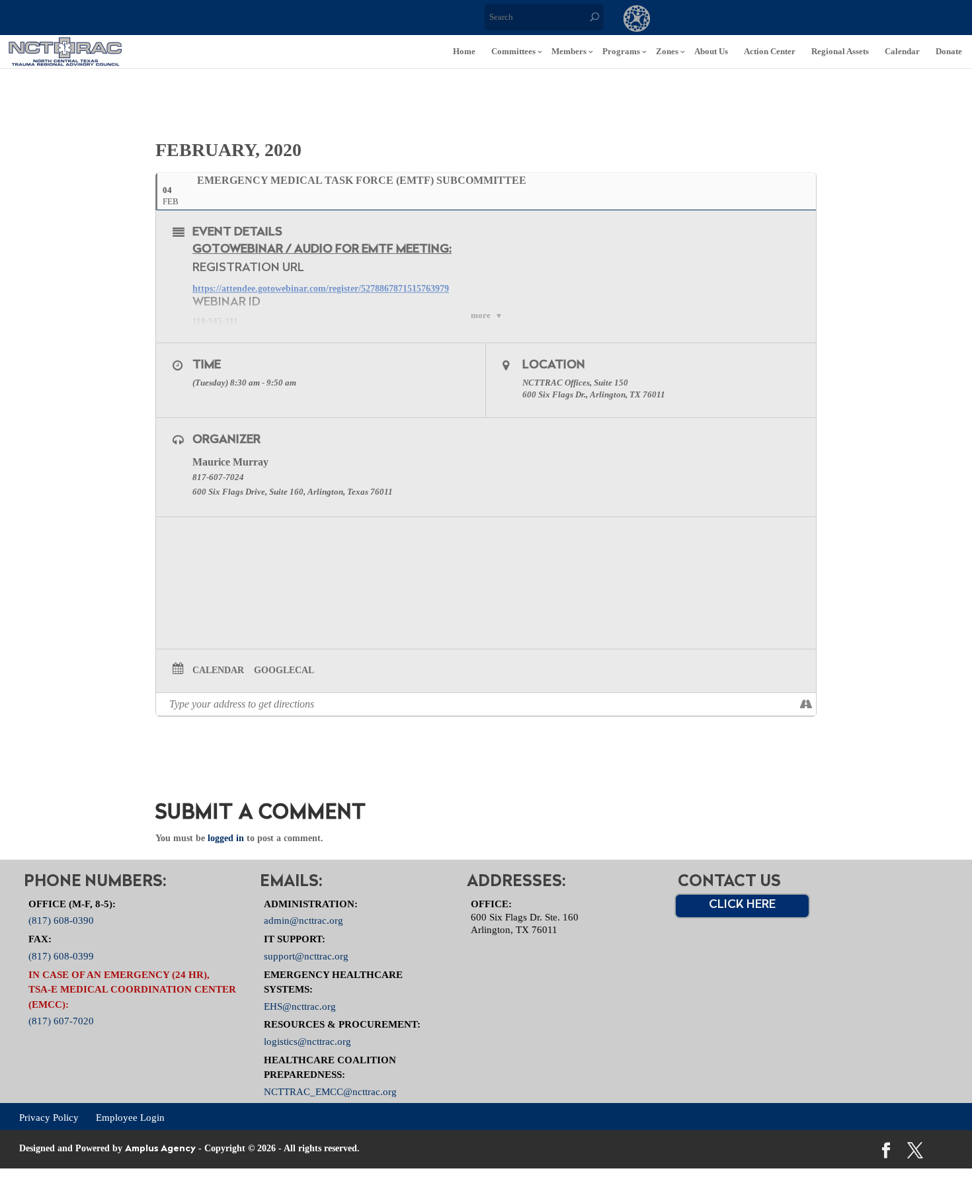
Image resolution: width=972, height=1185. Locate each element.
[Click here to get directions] (805, 704)
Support (799, 20)
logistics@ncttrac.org (307, 1041)
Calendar (902, 51)
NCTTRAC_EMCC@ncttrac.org (330, 1091)
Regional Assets (840, 51)
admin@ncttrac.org (303, 920)
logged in (226, 838)
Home (464, 51)
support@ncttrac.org (306, 955)
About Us (711, 51)
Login (854, 20)
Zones (667, 51)
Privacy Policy (49, 1117)
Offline (745, 20)
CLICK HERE (742, 905)
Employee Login (130, 1117)
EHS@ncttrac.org (300, 1006)
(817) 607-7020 (61, 1021)
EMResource (691, 20)
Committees (513, 51)
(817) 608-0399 (61, 955)
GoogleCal (284, 670)
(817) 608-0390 (61, 920)
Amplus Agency (160, 1149)
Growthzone (637, 20)
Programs (621, 51)
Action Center (769, 51)
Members (569, 51)
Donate (949, 51)
